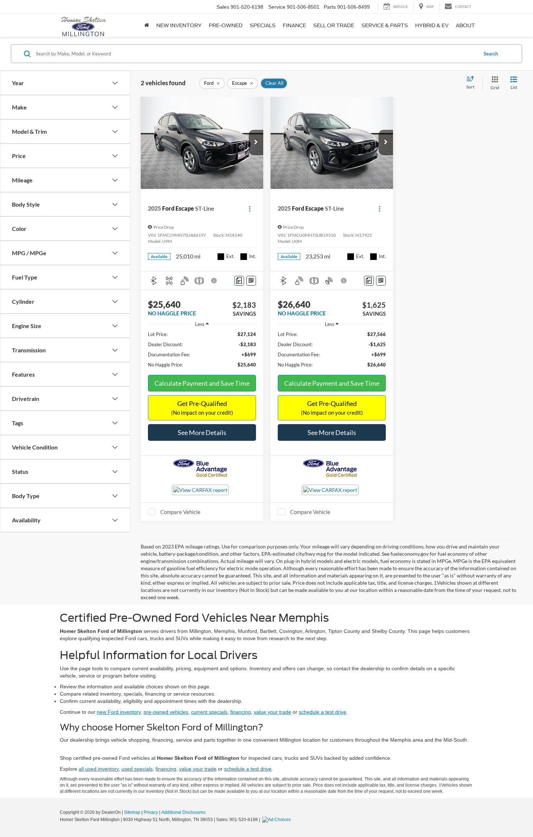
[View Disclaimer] (214, 280)
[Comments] (239, 281)
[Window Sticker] (251, 281)
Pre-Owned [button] (226, 25)
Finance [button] (294, 25)
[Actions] (249, 208)
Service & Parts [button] (384, 25)
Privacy (151, 812)
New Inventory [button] (179, 25)
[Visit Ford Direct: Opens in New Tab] (277, 819)
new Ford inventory (119, 712)
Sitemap (132, 812)
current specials (209, 712)
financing (240, 712)
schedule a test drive (322, 712)
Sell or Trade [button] (333, 25)
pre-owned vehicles (166, 712)
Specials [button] (263, 25)
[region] (202, 349)
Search (491, 54)
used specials (137, 769)
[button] (256, 142)
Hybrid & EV (432, 25)
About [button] (465, 25)
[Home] (147, 25)
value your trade (272, 712)
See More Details (202, 432)
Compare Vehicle (180, 512)
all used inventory (99, 769)
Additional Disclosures (183, 812)
